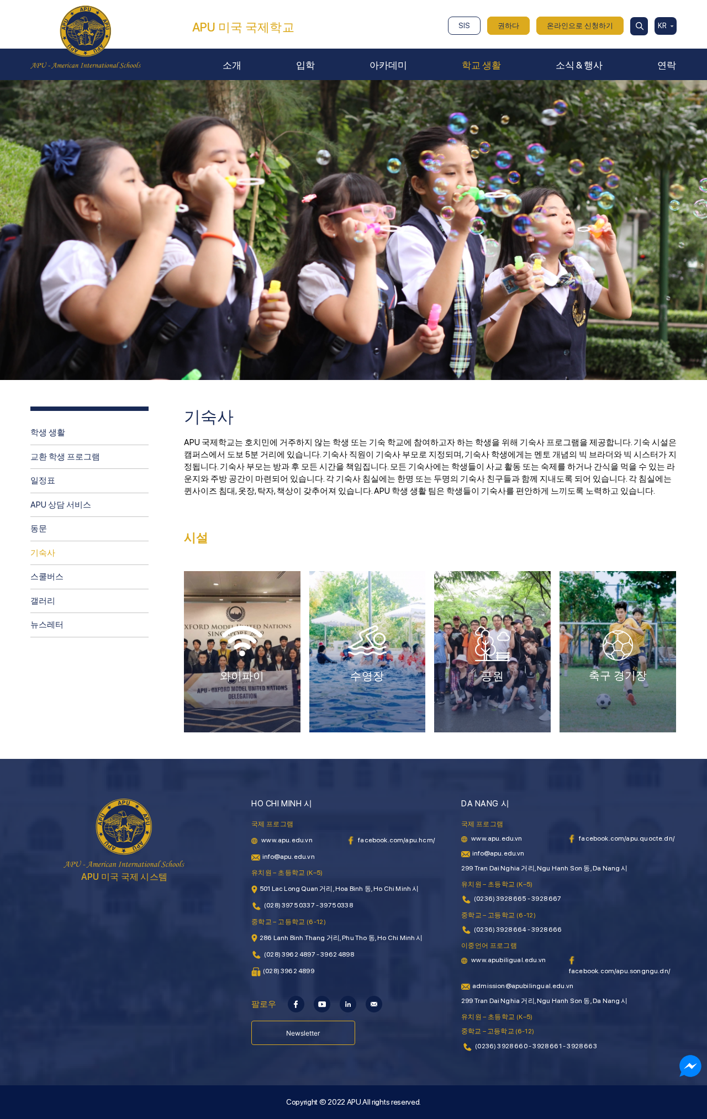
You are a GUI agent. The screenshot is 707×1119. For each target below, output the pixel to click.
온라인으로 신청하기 (580, 26)
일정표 (42, 480)
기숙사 (42, 553)
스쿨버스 (47, 577)
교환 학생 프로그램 (65, 457)
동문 (38, 529)
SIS (464, 26)
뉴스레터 (47, 625)
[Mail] (374, 1004)
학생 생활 (47, 432)
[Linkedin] (348, 1004)
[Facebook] (296, 1004)
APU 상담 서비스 (60, 505)
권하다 (508, 26)
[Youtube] (322, 1004)
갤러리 (42, 601)
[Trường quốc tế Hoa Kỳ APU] (85, 36)
